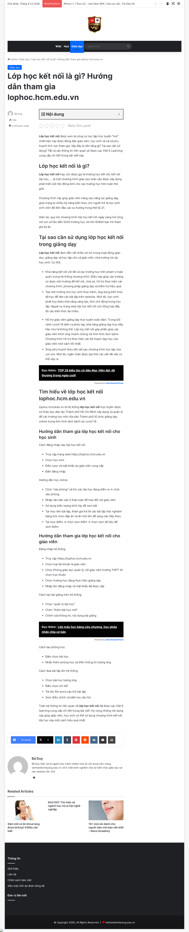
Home (13, 59)
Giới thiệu (13, 868)
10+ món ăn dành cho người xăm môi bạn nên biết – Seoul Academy (106, 827)
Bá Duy (18, 113)
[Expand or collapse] (119, 114)
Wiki (58, 46)
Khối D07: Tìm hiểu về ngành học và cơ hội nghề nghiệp (64, 806)
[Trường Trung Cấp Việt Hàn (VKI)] (94, 24)
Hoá (66, 46)
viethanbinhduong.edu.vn (120, 922)
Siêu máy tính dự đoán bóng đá (26, 885)
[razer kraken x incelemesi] (94, 930)
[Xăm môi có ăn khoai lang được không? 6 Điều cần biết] (25, 810)
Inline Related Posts (114, 383)
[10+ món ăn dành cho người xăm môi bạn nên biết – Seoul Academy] (106, 810)
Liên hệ (12, 874)
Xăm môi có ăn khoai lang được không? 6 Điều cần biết (24, 827)
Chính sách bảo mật (19, 880)
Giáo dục (77, 46)
